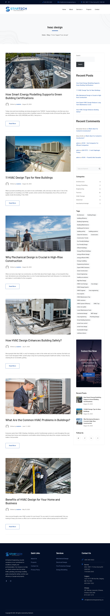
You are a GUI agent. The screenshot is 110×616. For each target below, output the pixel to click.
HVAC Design (80, 196)
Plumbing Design (94, 316)
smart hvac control (82, 323)
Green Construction (82, 270)
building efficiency (82, 218)
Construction (94, 234)
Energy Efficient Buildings (84, 251)
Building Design (92, 215)
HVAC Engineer (81, 290)
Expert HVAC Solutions (83, 267)
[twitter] (78, 438)
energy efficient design (83, 254)
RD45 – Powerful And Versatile (91, 157)
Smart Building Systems (83, 320)
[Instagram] (8, 2)
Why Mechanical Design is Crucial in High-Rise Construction (91, 421)
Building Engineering (82, 221)
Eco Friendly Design (82, 244)
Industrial (79, 200)
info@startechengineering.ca (67, 2)
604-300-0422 (48, 2)
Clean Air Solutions (82, 234)
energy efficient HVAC (83, 257)
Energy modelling (82, 261)
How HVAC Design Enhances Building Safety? (34, 340)
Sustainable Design (82, 330)
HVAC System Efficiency (83, 303)
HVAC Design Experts (83, 287)
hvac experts (80, 293)
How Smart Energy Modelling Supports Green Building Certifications (92, 399)
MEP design (94, 313)
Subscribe (89, 374)
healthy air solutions (82, 277)
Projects (33, 562)
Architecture (80, 182)
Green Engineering (82, 274)
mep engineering (81, 316)
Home (43, 35)
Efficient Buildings (82, 247)
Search (78, 55)
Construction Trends (82, 238)
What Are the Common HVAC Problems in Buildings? (38, 420)
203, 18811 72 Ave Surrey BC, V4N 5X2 (93, 2)
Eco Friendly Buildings (83, 241)
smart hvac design (82, 326)
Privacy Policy (35, 570)
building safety (81, 231)
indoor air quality (81, 307)
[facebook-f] (85, 438)
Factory (78, 192)
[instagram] (98, 438)
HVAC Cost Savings (82, 284)
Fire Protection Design (63, 566)
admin (78, 143)
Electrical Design (61, 562)
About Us (34, 558)
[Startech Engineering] (16, 9)
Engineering (80, 189)
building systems (93, 231)
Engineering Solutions (83, 264)
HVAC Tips (96, 303)
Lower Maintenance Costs (84, 310)
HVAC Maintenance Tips (83, 297)
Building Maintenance (83, 225)
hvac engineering (93, 290)
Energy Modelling (81, 185)
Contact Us (34, 566)
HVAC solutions (81, 300)
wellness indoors (81, 333)
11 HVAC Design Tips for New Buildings (29, 177)
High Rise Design (81, 280)
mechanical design (82, 203)
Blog (48, 35)
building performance (83, 228)
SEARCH (99, 169)
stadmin (18, 104)
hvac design (94, 284)
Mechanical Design (62, 558)
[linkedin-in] (91, 438)
